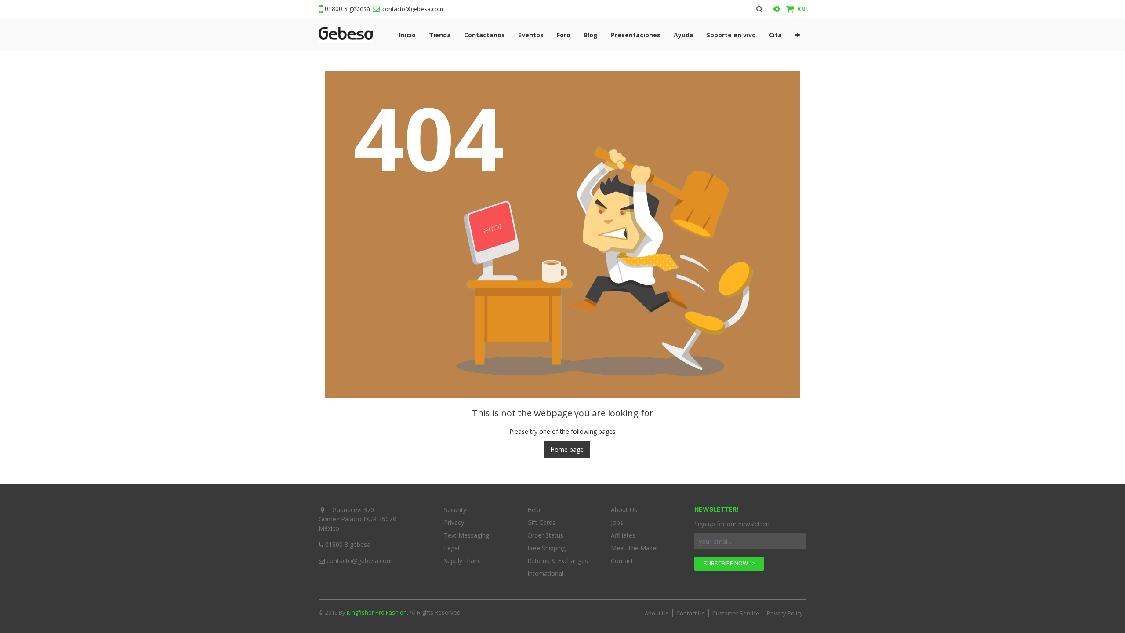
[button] (797, 34)
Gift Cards (541, 522)
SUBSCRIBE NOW (726, 563)
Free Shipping (546, 548)
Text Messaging (466, 535)
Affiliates (623, 535)
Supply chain (461, 561)
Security (455, 510)
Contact (622, 561)
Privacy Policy (785, 613)
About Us (624, 510)
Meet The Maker (634, 548)
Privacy (454, 522)
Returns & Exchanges (557, 561)
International (545, 573)
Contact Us (690, 613)
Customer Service (735, 613)
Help (533, 510)
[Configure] (776, 9)
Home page (567, 449)
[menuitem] (407, 34)
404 (429, 137)
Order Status (545, 535)
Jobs (617, 522)
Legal (451, 548)
